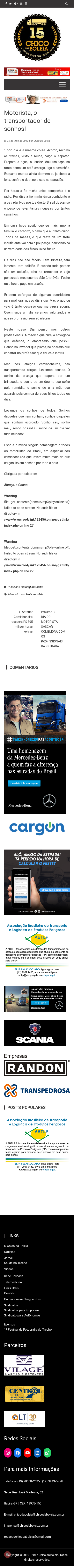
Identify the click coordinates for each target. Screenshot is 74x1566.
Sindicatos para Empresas (21, 1310)
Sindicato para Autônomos (22, 1315)
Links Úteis (11, 1288)
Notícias (31, 594)
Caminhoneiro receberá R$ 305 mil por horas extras (22, 621)
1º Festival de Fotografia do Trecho (28, 1329)
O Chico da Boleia (16, 1246)
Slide (40, 594)
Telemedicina (13, 1282)
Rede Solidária (13, 1276)
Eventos (9, 1324)
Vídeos (9, 1269)
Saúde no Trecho (15, 1263)
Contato (9, 1293)
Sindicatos (11, 1305)
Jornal (8, 1258)
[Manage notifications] (7, 1554)
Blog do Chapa (34, 587)
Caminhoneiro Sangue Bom (22, 1299)
